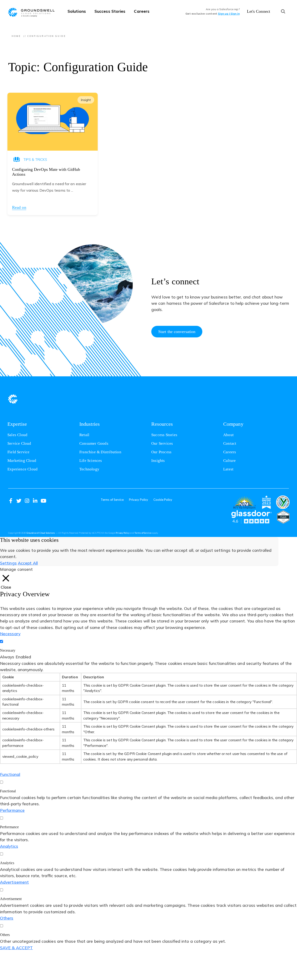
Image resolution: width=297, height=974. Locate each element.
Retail (84, 435)
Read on (19, 207)
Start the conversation (176, 331)
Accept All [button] (28, 562)
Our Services (162, 443)
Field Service (18, 452)
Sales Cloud (17, 435)
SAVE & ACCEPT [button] (16, 947)
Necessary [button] (10, 633)
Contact (229, 443)
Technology (89, 469)
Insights (158, 460)
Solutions (77, 11)
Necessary (7, 650)
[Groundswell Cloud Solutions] (34, 11)
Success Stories (110, 11)
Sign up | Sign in (229, 13)
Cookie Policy (162, 499)
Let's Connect (258, 11)
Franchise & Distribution (100, 452)
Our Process (161, 452)
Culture (229, 460)
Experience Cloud (22, 469)
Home (16, 36)
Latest (228, 469)
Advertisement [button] (14, 882)
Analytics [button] (9, 846)
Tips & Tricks (35, 159)
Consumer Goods (93, 443)
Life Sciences (90, 460)
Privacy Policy (138, 499)
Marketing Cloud (21, 460)
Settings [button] (8, 562)
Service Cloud (19, 443)
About (228, 435)
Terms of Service (112, 499)
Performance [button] (12, 810)
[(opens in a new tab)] (244, 502)
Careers (141, 11)
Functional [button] (10, 774)
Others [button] (6, 917)
